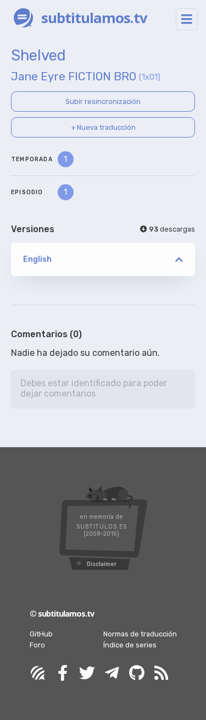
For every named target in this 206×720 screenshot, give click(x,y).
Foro (37, 645)
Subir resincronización (103, 101)
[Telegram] (112, 673)
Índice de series (130, 645)
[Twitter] (87, 673)
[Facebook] (62, 673)
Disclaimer (101, 564)
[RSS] (161, 673)
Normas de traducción (140, 634)
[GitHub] (137, 673)
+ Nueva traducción (103, 127)
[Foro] (38, 673)
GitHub (41, 634)
